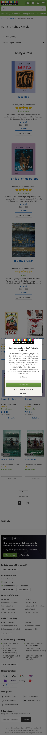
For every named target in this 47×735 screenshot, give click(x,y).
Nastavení (24, 393)
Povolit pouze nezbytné (23, 389)
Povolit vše (23, 385)
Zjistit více (23, 377)
